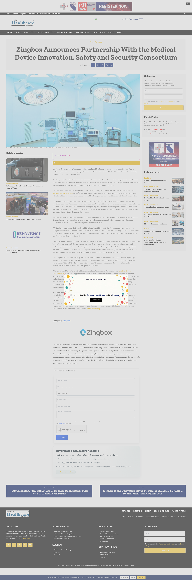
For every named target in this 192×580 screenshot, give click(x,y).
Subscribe (96, 300)
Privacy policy (118, 295)
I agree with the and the (98, 295)
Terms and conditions (96, 295)
